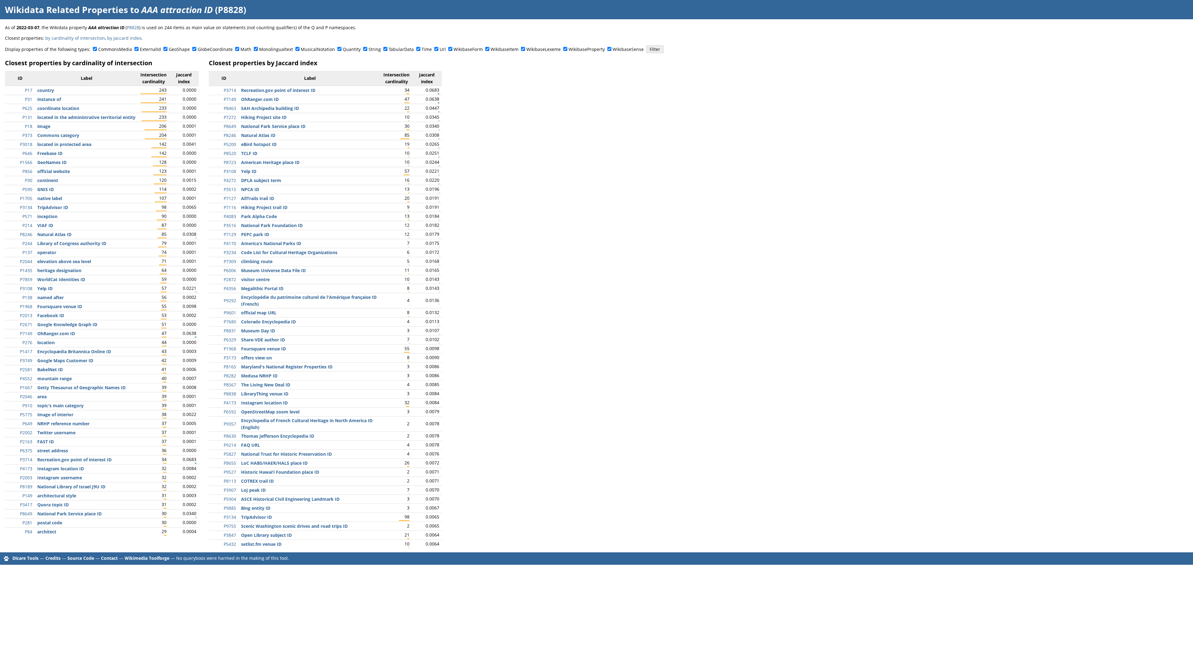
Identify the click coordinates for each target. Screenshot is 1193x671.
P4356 (230, 288)
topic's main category (60, 406)
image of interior (55, 415)
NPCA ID (250, 189)
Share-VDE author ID (263, 340)
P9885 (230, 508)
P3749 (26, 360)
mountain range (54, 378)
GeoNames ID (51, 162)
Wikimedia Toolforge (147, 558)
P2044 (26, 261)
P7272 (230, 117)
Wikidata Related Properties (66, 10)
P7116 (230, 207)
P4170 (230, 243)
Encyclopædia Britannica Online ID (74, 351)
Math (245, 49)
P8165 (230, 367)
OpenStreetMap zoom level (270, 412)
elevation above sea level (64, 261)
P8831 (230, 331)
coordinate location (58, 108)
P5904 (230, 499)
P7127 (230, 198)
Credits (53, 558)
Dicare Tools (25, 558)
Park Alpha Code (259, 216)
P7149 (26, 333)
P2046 (26, 396)
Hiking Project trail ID (264, 207)
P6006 (230, 270)
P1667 (26, 387)
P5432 (230, 544)
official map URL (259, 313)
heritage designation (59, 270)
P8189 (26, 487)
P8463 (230, 108)
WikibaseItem (505, 49)
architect (46, 532)
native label (49, 198)
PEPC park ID (255, 234)
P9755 (230, 526)
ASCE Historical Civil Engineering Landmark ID (290, 499)
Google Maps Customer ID (65, 360)
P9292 (230, 301)
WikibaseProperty (587, 49)
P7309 (230, 261)
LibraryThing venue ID (264, 394)
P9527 (230, 472)
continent (47, 180)
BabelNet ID (50, 369)
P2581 (26, 369)
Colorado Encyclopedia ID (268, 322)
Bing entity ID (255, 508)
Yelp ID (45, 288)
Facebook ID (50, 315)
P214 (27, 225)
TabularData (401, 49)
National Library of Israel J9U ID (71, 487)
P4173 (26, 469)
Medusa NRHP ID (259, 376)
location (46, 342)
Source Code (80, 558)
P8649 (26, 514)
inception (47, 216)
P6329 (230, 340)
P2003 (26, 478)
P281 (27, 523)
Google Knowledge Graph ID (67, 324)
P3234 (230, 252)
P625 (27, 108)
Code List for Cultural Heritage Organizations (289, 252)
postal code (49, 523)
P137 (27, 252)
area (42, 396)
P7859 (26, 279)
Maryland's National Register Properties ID (286, 367)
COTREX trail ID (257, 481)
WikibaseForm (468, 49)
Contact (109, 558)
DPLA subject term (261, 180)
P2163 (26, 442)
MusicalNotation (318, 49)
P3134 (26, 207)
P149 (27, 496)
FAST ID (45, 442)
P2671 (26, 324)
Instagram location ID (60, 469)
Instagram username (59, 478)
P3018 (26, 144)
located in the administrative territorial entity (86, 117)
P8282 (230, 376)
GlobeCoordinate (215, 49)
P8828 (133, 27)
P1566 (26, 162)
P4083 (230, 216)
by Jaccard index (124, 38)
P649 (27, 424)
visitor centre (255, 279)
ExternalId (150, 49)
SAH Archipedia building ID (270, 108)
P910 (27, 406)
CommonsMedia (115, 49)
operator (46, 252)
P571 (27, 216)
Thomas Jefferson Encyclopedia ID (277, 436)
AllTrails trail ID (257, 198)
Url (443, 49)
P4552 (26, 378)
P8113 (230, 481)
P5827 (230, 454)
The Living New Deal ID (265, 385)
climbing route (256, 261)
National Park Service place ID (69, 514)
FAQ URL (250, 445)
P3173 (230, 358)
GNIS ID (45, 189)
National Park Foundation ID (272, 225)
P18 (28, 126)
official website (53, 171)
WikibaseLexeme (543, 49)
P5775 (26, 415)
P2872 (230, 279)
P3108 (26, 288)
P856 (27, 171)
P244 (27, 243)
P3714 (26, 460)
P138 (27, 297)
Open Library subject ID (266, 535)
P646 (27, 153)
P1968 (26, 306)
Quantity (352, 49)
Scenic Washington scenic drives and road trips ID (294, 526)
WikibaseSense (628, 49)
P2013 (26, 315)
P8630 (230, 436)
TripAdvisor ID (52, 207)
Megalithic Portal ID (262, 288)
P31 (28, 99)
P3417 (26, 505)
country (45, 90)
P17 (28, 90)
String (374, 49)
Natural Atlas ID (54, 234)
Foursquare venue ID (59, 306)
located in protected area (64, 144)
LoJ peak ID (253, 490)
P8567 (230, 385)
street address (52, 451)
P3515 (230, 189)
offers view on (256, 358)
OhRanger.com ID (56, 333)
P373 (27, 135)
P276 (27, 342)
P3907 (230, 490)
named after (50, 297)
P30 (28, 180)
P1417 (26, 351)
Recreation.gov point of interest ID (74, 460)
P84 (28, 532)
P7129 (230, 234)
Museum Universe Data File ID (273, 270)
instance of (49, 99)
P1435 (26, 270)
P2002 (26, 433)
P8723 (230, 162)
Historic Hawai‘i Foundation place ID (280, 472)
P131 (27, 117)
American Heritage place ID (270, 162)
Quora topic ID (53, 505)
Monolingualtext (276, 49)
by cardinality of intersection (75, 38)
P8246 (26, 234)
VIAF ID (45, 225)
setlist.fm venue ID (261, 544)
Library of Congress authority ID (71, 243)
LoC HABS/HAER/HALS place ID (274, 463)
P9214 (230, 445)
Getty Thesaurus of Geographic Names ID (81, 387)
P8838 (230, 394)
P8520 (230, 153)
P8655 (230, 463)
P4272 (230, 180)
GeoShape (179, 49)
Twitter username (56, 433)
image (43, 126)
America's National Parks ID (271, 243)
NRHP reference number (63, 424)
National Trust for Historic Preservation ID (286, 454)
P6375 (26, 451)
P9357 (230, 424)
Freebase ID (49, 153)
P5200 (230, 144)
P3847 (230, 535)
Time (427, 49)
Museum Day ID (258, 331)
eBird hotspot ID (259, 144)
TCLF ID (249, 153)
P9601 (230, 313)
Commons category (58, 135)
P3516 (230, 225)
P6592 (230, 412)
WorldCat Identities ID (61, 279)
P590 (27, 189)
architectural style (56, 496)
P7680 (230, 322)
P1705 (26, 198)
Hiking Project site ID (263, 117)
